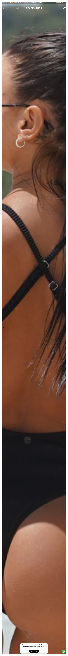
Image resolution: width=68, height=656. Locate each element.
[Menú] (4, 8)
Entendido (34, 651)
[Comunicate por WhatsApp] (64, 652)
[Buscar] (17, 8)
